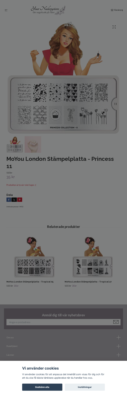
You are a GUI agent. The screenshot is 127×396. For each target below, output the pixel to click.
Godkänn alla (42, 387)
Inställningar (85, 387)
